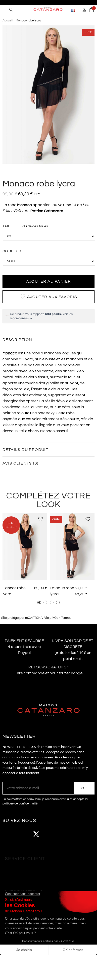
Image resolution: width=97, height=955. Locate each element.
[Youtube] (50, 834)
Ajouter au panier (48, 281)
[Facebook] (8, 834)
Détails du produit (25, 450)
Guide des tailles (35, 226)
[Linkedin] (77, 834)
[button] (39, 602)
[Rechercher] (11, 10)
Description (17, 340)
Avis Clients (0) (20, 463)
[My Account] (84, 10)
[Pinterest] (63, 834)
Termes (66, 618)
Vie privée (51, 618)
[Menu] (4, 10)
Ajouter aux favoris (48, 296)
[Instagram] (22, 834)
